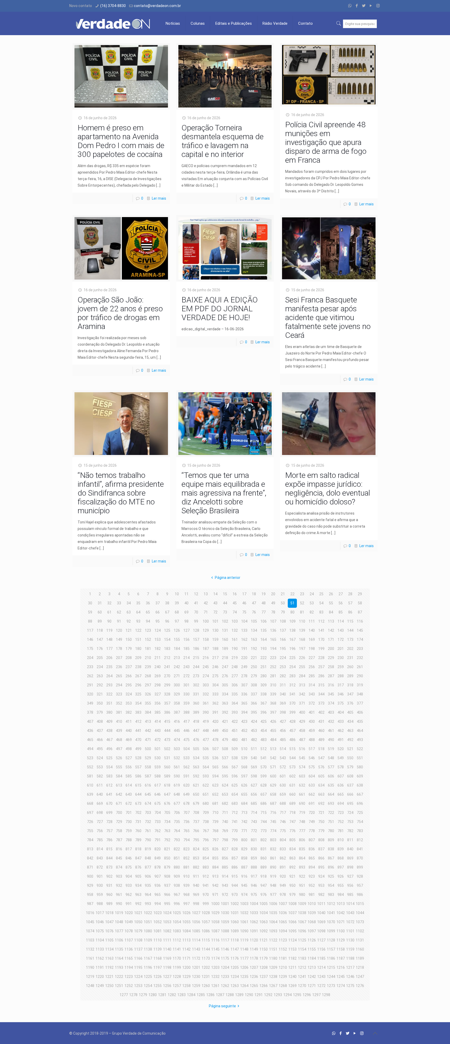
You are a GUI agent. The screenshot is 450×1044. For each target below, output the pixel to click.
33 (119, 603)
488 (312, 740)
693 (331, 803)
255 (302, 667)
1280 (152, 995)
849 (157, 858)
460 (321, 731)
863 (292, 858)
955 (341, 885)
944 (235, 885)
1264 (244, 986)
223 (273, 658)
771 (244, 831)
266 (129, 676)
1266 (263, 986)
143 (341, 630)
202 (350, 649)
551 (360, 758)
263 (100, 676)
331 (196, 694)
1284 (191, 995)
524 (100, 758)
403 (331, 712)
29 (360, 594)
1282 (172, 995)
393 (235, 712)
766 (196, 831)
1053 (167, 922)
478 (215, 740)
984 (341, 895)
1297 (316, 995)
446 (186, 731)
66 (157, 612)
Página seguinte (222, 1006)
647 (167, 794)
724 (350, 813)
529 (148, 758)
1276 (360, 986)
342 (302, 694)
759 (129, 831)
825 (206, 849)
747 (292, 822)
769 (225, 831)
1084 (186, 931)
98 (186, 621)
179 (129, 649)
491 (341, 740)
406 (360, 712)
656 (254, 794)
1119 (244, 940)
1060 (234, 922)
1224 (138, 977)
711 (225, 813)
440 (129, 731)
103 (235, 621)
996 (177, 904)
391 (215, 712)
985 (350, 895)
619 (177, 785)
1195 (138, 967)
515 (292, 749)
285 (312, 676)
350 (100, 703)
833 (283, 849)
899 (360, 867)
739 (215, 822)
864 (302, 858)
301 (186, 685)
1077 (119, 931)
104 (244, 621)
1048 (119, 922)
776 (292, 831)
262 (90, 676)
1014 (350, 904)
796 (206, 840)
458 (302, 731)
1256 (167, 986)
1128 (331, 940)
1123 (283, 940)
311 (283, 685)
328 (167, 694)
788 (129, 840)
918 (263, 876)
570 (263, 767)
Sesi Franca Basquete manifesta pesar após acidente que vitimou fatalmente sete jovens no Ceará (328, 317)
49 (273, 603)
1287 (220, 995)
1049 (128, 922)
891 (283, 867)
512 (263, 749)
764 (177, 831)
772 (254, 831)
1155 (312, 949)
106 (263, 621)
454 (263, 731)
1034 (263, 913)
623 (215, 785)
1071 (340, 922)
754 (360, 822)
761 (148, 831)
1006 (273, 904)
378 (90, 712)
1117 (225, 940)
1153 (292, 949)
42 (206, 603)
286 (321, 676)
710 (215, 813)
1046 (100, 922)
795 (196, 840)
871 (90, 867)
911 (196, 876)
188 (215, 649)
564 (206, 767)
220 (244, 658)
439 (119, 731)
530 (157, 758)
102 (225, 621)
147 (100, 639)
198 (312, 649)
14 (215, 594)
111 (312, 621)
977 (273, 895)
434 (350, 721)
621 (196, 785)
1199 (177, 967)
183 (167, 649)
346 (341, 694)
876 (138, 867)
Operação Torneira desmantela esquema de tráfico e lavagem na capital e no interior (223, 141)
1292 (268, 995)
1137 (138, 949)
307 (244, 685)
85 (341, 612)
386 (167, 712)
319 (360, 685)
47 (254, 603)
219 (235, 658)
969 (196, 895)
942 (215, 885)
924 (321, 876)
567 (235, 767)
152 (148, 639)
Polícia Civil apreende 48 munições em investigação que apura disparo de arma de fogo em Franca (325, 142)
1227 (167, 977)
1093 (273, 931)
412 (138, 721)
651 (206, 794)
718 (292, 813)
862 (283, 858)
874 (119, 867)
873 (109, 867)
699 (109, 813)
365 (244, 703)
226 (302, 658)
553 (100, 767)
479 (225, 740)
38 (167, 603)
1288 (230, 995)
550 (350, 758)
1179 (263, 958)
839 (341, 849)
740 (225, 822)
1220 (100, 977)
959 (100, 895)
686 (263, 803)
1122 (273, 940)
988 (100, 904)
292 (100, 685)
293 (109, 685)
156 (186, 639)
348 (360, 694)
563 (196, 767)
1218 (360, 967)
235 (109, 667)
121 (129, 630)
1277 (124, 995)
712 (235, 813)
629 (273, 785)
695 (350, 803)
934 (138, 885)
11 (186, 594)
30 (90, 603)
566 (225, 767)
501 (157, 749)
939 (186, 885)
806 (302, 840)
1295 (297, 995)
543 (283, 758)
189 (225, 649)
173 (350, 639)
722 (331, 813)
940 (196, 885)
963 (138, 895)
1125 (302, 940)
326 (148, 694)
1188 (350, 958)
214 (186, 658)
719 (302, 813)
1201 (196, 967)
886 (235, 867)
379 (100, 712)
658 (273, 794)
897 (341, 867)
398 (283, 712)
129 (206, 630)
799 (235, 840)
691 (312, 803)
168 (302, 639)
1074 (90, 931)
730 (129, 822)
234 (100, 667)
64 (138, 612)
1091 (254, 931)
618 (167, 785)
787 (119, 840)
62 (119, 612)
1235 (244, 977)
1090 (244, 931)
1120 (254, 940)
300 (177, 685)
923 (312, 876)
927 (350, 876)
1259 (196, 986)
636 (341, 785)
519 (331, 749)
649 (186, 794)
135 (263, 630)
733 (157, 822)
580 (360, 767)
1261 (215, 986)
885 (225, 867)
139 (302, 630)
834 (292, 849)
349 (90, 703)
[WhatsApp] (350, 5)
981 (312, 895)
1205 (234, 967)
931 (109, 885)
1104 (100, 940)
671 (119, 803)
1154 (302, 949)
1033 (254, 913)
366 (254, 703)
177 (109, 649)
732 (148, 822)
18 (254, 594)
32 (109, 603)
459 (312, 731)
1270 (302, 986)
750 (321, 822)
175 (90, 649)
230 (341, 658)
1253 (138, 986)
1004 (254, 904)
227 (312, 658)
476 (196, 740)
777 (302, 831)
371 (302, 703)
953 (321, 885)
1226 (157, 977)
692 (321, 803)
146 (90, 639)
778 (312, 831)
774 (273, 831)
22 (292, 594)
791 (157, 840)
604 (312, 776)
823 (186, 849)
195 (283, 649)
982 (321, 895)
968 (186, 895)
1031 (234, 913)
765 (186, 831)
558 (148, 767)
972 (225, 895)
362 (215, 703)
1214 (321, 967)
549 (341, 758)
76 (254, 612)
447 (196, 731)
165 (273, 639)
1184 (312, 958)
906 (148, 876)
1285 (201, 995)
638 (360, 785)
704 (157, 813)
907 (157, 876)
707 (186, 813)
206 (109, 658)
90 (109, 621)
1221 (109, 977)
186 (196, 649)
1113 (186, 940)
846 (129, 858)
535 (206, 758)
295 (129, 685)
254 (292, 667)
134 (254, 630)
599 (263, 776)
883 (206, 867)
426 (273, 721)
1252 (128, 986)
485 (283, 740)
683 (235, 803)
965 (157, 895)
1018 (109, 913)
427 (283, 721)
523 (90, 758)
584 (119, 776)
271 (177, 676)
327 (157, 694)
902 (109, 876)
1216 (340, 967)
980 (302, 895)
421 (225, 721)
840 (350, 849)
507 (215, 749)
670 (109, 803)
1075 (100, 931)
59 (90, 612)
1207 (254, 967)
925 (331, 876)
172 (341, 639)
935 (148, 885)
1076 (109, 931)
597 (244, 776)
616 (148, 785)
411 (129, 721)
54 (321, 603)
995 (167, 904)
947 (263, 885)
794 (186, 840)
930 (100, 885)
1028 (206, 913)
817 (129, 849)
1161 (90, 958)
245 (206, 667)
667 (360, 794)
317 (341, 685)
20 (273, 594)
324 (129, 694)
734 (167, 822)
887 (244, 867)
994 (157, 904)
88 (90, 621)
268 (148, 676)
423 (244, 721)
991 (129, 904)
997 (186, 904)
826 (215, 849)
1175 (225, 958)
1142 (186, 949)
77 (263, 612)
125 (167, 630)
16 (235, 594)
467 (109, 740)
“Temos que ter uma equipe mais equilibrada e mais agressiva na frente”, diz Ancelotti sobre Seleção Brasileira (224, 493)
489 (321, 740)
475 (186, 740)
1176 (234, 958)
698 (100, 813)
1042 (340, 913)
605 (321, 776)
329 (177, 694)
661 (302, 794)
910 (186, 876)
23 (302, 594)
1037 (292, 913)
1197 (157, 967)
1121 (263, 940)
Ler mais (159, 198)
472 (157, 740)
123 (148, 630)
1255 (157, 986)
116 (360, 621)
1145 (215, 949)
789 (138, 840)
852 (186, 858)
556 (129, 767)
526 (119, 758)
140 (312, 630)
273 (196, 676)
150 (129, 639)
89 (100, 621)
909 (177, 876)
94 (148, 621)
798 (225, 840)
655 (244, 794)
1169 (167, 958)
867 (331, 858)
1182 (292, 958)
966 (167, 895)
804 (283, 840)
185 (186, 649)
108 (283, 621)
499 (138, 749)
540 (254, 758)
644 (138, 794)
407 (90, 721)
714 (254, 813)
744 (263, 822)
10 (177, 594)
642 (119, 794)
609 (360, 776)
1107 (128, 940)
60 (100, 612)
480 (235, 740)
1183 (302, 958)
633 (312, 785)
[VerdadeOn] (113, 23)
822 (177, 849)
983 (331, 895)
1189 (360, 958)
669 (100, 803)
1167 (148, 958)
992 (138, 904)
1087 (215, 931)
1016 (90, 913)
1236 (254, 977)
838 (331, 849)
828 (235, 849)
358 (177, 703)
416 (177, 721)
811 (350, 840)
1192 (109, 967)
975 (254, 895)
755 (90, 831)
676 (167, 803)
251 (263, 667)
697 (90, 813)
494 (90, 749)
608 (350, 776)
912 (206, 876)
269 (157, 676)
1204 (225, 967)
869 (350, 858)
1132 (90, 949)
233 (90, 667)
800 (244, 840)
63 (129, 612)
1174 (215, 958)
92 (129, 621)
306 (235, 685)
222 (263, 658)
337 (254, 694)
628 (263, 785)
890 (273, 867)
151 (138, 639)
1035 (273, 913)
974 (244, 895)
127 (186, 630)
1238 (273, 977)
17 (244, 594)
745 (273, 822)
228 (321, 658)
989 (109, 904)
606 (331, 776)
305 (225, 685)
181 (148, 649)
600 (273, 776)
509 (235, 749)
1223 (128, 977)
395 (254, 712)
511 (254, 749)
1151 (273, 949)
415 (167, 721)
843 (100, 858)
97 (177, 621)
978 (283, 895)
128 (196, 630)
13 (206, 594)
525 (109, 758)
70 (196, 612)
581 (90, 776)
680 (206, 803)
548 (331, 758)
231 (350, 658)
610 (90, 785)
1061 (244, 922)
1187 (340, 958)
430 (312, 721)
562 (186, 767)
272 (186, 676)
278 (244, 676)
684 (244, 803)
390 (206, 712)
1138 (148, 949)
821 (167, 849)
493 (360, 740)
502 (167, 749)
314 (312, 685)
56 (341, 603)
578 (341, 767)
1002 (234, 904)
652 (215, 794)
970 (206, 895)
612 (109, 785)
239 (148, 667)
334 (225, 694)
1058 (215, 922)
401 (312, 712)
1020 (128, 913)
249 (244, 667)
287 (331, 676)
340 (283, 694)
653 (225, 794)
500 (148, 749)
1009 (302, 904)
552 (90, 767)
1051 (148, 922)
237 (129, 667)
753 (350, 822)
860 (263, 858)
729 (119, 822)
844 (109, 858)
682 (225, 803)
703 (148, 813)
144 (350, 630)
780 (331, 831)
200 (331, 649)
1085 (196, 931)
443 (157, 731)
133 (244, 630)
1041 (331, 913)
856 (225, 858)
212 (167, 658)
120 (119, 630)
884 (215, 867)
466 (100, 740)
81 (302, 612)
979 (292, 895)
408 (100, 721)
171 (331, 639)
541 (263, 758)
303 (206, 685)
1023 (157, 913)
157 (196, 639)
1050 (138, 922)
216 (206, 658)
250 (254, 667)
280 (263, 676)
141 (321, 630)
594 (215, 776)
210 (148, 658)
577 (331, 767)
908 (167, 876)
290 (360, 676)
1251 (119, 986)
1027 (196, 913)
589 (167, 776)
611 (100, 785)
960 (109, 895)
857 (235, 858)
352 (119, 703)
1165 (128, 958)
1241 (302, 977)
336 (244, 694)
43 (215, 603)
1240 (292, 977)
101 (215, 621)
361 (206, 703)
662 (312, 794)
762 (157, 831)
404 (341, 712)
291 (90, 685)
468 (119, 740)
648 (177, 794)
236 (119, 667)
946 (254, 885)
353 (129, 703)
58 (360, 603)
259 (341, 667)
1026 (186, 913)
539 (244, 758)
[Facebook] (357, 5)
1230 (196, 977)
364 (235, 703)
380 (109, 712)
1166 (138, 958)
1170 (177, 958)
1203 (215, 967)
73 (225, 612)
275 (215, 676)
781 (341, 831)
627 (254, 785)
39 (177, 603)
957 (360, 885)
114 (341, 621)
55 (331, 603)
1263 (234, 986)
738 (206, 822)
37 (157, 603)
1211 (292, 967)
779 (321, 831)
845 (119, 858)
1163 (109, 958)
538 (235, 758)
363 (225, 703)
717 (283, 813)
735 (177, 822)
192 (254, 649)
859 (254, 858)
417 (186, 721)
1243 (321, 977)
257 (321, 667)
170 (321, 639)
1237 (263, 977)
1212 (302, 967)
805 (292, 840)
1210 (283, 967)
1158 (340, 949)
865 (312, 858)
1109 (148, 940)
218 (225, 658)
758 (119, 831)
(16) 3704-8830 (113, 6)
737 (196, 822)
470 (138, 740)
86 (350, 612)
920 (283, 876)
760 (138, 831)
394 (244, 712)
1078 (128, 931)
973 (235, 895)
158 (206, 639)
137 (283, 630)
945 (244, 885)
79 (283, 612)
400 (302, 712)
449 (215, 731)
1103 (90, 940)
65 (148, 612)
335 (235, 694)
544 (292, 758)
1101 (350, 931)
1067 (302, 922)
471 (148, 740)
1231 (206, 977)
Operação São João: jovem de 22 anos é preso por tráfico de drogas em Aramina (120, 313)
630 (283, 785)
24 (312, 594)
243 (186, 667)
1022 (148, 913)
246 (215, 667)
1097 (312, 931)
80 (292, 612)
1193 (119, 967)
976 (263, 895)
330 (186, 694)
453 (254, 731)
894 (312, 867)
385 (157, 712)
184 (177, 649)
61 (109, 612)
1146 (225, 949)
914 (225, 876)
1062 (254, 922)
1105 (109, 940)
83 (321, 612)
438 (109, 731)
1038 (302, 913)
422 (235, 721)
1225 (148, 977)
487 (302, 740)
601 (283, 776)
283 (292, 676)
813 (90, 849)
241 (167, 667)
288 (341, 676)
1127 (321, 940)
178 (119, 649)
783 (360, 831)
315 (321, 685)
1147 (234, 949)
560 (167, 767)
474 (177, 740)
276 (225, 676)
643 (129, 794)
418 (196, 721)
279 (254, 676)
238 (138, 667)
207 (119, 658)
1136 (128, 949)
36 (148, 603)
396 (263, 712)
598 (254, 776)
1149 (254, 949)
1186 (331, 958)
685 (254, 803)
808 (321, 840)
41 (196, 603)
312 (292, 685)
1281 (162, 995)
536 (215, 758)
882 (196, 867)
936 (157, 885)
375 (341, 703)
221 (254, 658)
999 (206, 904)
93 (138, 621)
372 (312, 703)
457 (292, 731)
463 (350, 731)
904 (129, 876)
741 (235, 822)
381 (119, 712)
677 (177, 803)
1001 (225, 904)
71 (206, 612)
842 (90, 858)
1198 (167, 967)
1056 (196, 922)
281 (273, 676)
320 (90, 694)
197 (302, 649)
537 (225, 758)
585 (129, 776)
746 (283, 822)
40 (186, 603)
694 (341, 803)
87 (360, 612)
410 (119, 721)
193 (263, 649)
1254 (148, 986)
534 (196, 758)
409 (109, 721)
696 (360, 803)
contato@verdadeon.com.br (157, 6)
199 (321, 649)
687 (273, 803)
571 (273, 767)
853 (196, 858)
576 (321, 767)
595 (225, 776)
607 (341, 776)
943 (225, 885)
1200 (186, 967)
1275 (350, 986)
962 (129, 895)
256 (312, 667)
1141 (177, 949)
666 (350, 794)
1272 (321, 986)
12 (196, 594)
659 (283, 794)
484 (273, 740)
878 (157, 867)
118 (100, 630)
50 (283, 603)
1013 (340, 904)
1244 (331, 977)
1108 (138, 940)
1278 (133, 995)
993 (148, 904)
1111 (167, 940)
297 (148, 685)
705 (167, 813)
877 (148, 867)
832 (273, 849)
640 (100, 794)
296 (138, 685)
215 (196, 658)
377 (360, 703)
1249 (100, 986)
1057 (206, 922)
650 (196, 794)
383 (138, 712)
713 (244, 813)
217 (215, 658)
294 (119, 685)
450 (225, 731)
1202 (206, 967)
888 (254, 867)
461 (331, 731)
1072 (350, 922)
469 (129, 740)
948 (273, 885)
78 (273, 612)
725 (360, 813)
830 (254, 849)
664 (331, 794)
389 (196, 712)
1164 (119, 958)
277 (235, 676)
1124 (292, 940)
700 (119, 813)
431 (321, 721)
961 (119, 895)
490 (331, 740)
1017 (100, 913)
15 (225, 594)
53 (312, 603)
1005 (263, 904)
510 (244, 749)
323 (119, 694)
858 (244, 858)
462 (341, 731)
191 (244, 649)
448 (206, 731)
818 (138, 849)
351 (109, 703)
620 (186, 785)
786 (109, 840)
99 (196, 621)
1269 (292, 986)
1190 (90, 967)
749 (312, 822)
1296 (307, 995)
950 (292, 885)
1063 (263, 922)
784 (90, 840)
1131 (360, 940)
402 (321, 712)
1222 (119, 977)
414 (157, 721)
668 (90, 803)
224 (283, 658)
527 (129, 758)
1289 (239, 995)
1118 (234, 940)
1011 (321, 904)
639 (90, 794)
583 (109, 776)
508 (225, 749)
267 (138, 676)
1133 (100, 949)
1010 (312, 904)
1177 (244, 958)
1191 (100, 967)
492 (350, 740)
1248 (90, 986)
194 (273, 649)
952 (312, 885)
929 (90, 885)
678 (186, 803)
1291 (258, 995)
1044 (360, 913)
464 (360, 731)
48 (263, 603)
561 (177, 767)
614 (129, 785)
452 (244, 731)
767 (206, 831)
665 (341, 794)
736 (186, 822)
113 (331, 621)
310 (273, 685)
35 (138, 603)
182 (157, 649)
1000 (215, 904)
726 (90, 822)
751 (331, 822)
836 (312, 849)
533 (186, 758)
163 (254, 639)
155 (177, 639)
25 (321, 594)
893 (302, 867)
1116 (215, 940)
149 (119, 639)
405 (350, 712)
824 (196, 849)
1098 (321, 931)
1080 (148, 931)
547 (321, 758)
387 (177, 712)
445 (177, 731)
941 (206, 885)
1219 (90, 977)
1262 (225, 986)
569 (254, 767)
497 (119, 749)
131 (225, 630)
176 (100, 649)
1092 (263, 931)
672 (129, 803)
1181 (283, 958)
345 (331, 694)
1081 (157, 931)
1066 (292, 922)
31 (100, 603)
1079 (138, 931)
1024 (167, 913)
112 (321, 621)
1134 (109, 949)
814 (100, 849)
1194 (128, 967)
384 (148, 712)
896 (331, 867)
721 (321, 813)
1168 (157, 958)
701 (129, 813)
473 (167, 740)
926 (341, 876)
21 (283, 594)
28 (350, 594)
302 (196, 685)
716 (273, 813)
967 (177, 895)
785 (100, 840)
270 (167, 676)
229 (331, 658)
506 (206, 749)
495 (100, 749)
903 (119, 876)
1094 (283, 931)
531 (167, 758)
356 (157, 703)
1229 (186, 977)
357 (167, 703)
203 (360, 649)
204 (90, 658)
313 (302, 685)
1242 (312, 977)
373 (321, 703)
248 (235, 667)
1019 (119, 913)
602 (292, 776)
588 (157, 776)
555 (119, 767)
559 (157, 767)
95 (157, 621)
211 (157, 658)
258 (331, 667)
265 (119, 676)
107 (273, 621)
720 (312, 813)
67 (167, 612)
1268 (283, 986)
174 (360, 639)
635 (331, 785)
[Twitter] (364, 5)
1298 (326, 995)
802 (263, 840)
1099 (331, 931)
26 (331, 594)
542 (273, 758)
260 (350, 667)
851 (177, 858)
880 (177, 867)
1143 (196, 949)
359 (186, 703)
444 (167, 731)
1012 (331, 904)
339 (273, 694)
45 (235, 603)
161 (235, 639)
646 (157, 794)
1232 (215, 977)
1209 (273, 967)
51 (292, 603)
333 (215, 694)
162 (244, 639)
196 (292, 649)
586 (138, 776)
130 (215, 630)
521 (350, 749)
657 (263, 794)
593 (206, 776)
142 (331, 630)
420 (215, 721)
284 (302, 676)
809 (331, 840)
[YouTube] (371, 5)
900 (90, 876)
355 (148, 703)
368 (273, 703)
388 (186, 712)
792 (167, 840)
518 (321, 749)
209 (138, 658)
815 (109, 849)
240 (157, 667)
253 (283, 667)
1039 (312, 913)
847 (138, 858)
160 (225, 639)
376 (350, 703)
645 (148, 794)
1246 (350, 977)
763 (167, 831)
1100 (340, 931)
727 (100, 822)
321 (100, 694)
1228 (177, 977)
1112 (177, 940)
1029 (215, 913)
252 (273, 667)
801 (254, 840)
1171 (186, 958)
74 (235, 612)
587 (148, 776)
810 (341, 840)
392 (225, 712)
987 (90, 904)
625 (235, 785)
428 (292, 721)
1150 (263, 949)
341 (292, 694)
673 (138, 803)
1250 (109, 986)
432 (331, 721)
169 (312, 639)
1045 (90, 922)
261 (360, 667)
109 (292, 621)
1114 (196, 940)
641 (109, 794)
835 (302, 849)
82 (312, 612)
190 (235, 649)
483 (263, 740)
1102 (360, 931)
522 (360, 749)
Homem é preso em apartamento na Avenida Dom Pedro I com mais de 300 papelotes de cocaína (121, 141)
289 (350, 676)
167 (292, 639)
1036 (283, 913)
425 (263, 721)
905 (138, 876)
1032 (244, 913)
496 (109, 749)
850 (167, 858)
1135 (119, 949)
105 (254, 621)
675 (157, 803)
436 (90, 731)
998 (196, 904)
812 (360, 840)
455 (273, 731)
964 (148, 895)
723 (341, 813)
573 (292, 767)
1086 (206, 931)
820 (157, 849)
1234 (234, 977)
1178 (254, 958)
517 (312, 749)
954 (331, 885)
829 (244, 849)
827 (225, 849)
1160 (360, 949)
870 (360, 858)
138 (292, 630)
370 (292, 703)
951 (302, 885)
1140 (167, 949)
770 (235, 831)
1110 (157, 940)
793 (177, 840)
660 (292, 794)
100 (206, 621)
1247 (360, 977)
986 (360, 895)
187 (206, 649)
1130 (350, 940)
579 (350, 767)
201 (341, 649)
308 (254, 685)
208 (129, 658)
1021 (138, 913)
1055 (186, 922)
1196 (148, 967)
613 (119, 785)
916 (244, 876)
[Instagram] (378, 5)
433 (341, 721)
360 (196, 703)
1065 (283, 922)
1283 (181, 995)
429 (302, 721)
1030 (225, 913)
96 (167, 621)
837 (321, 849)
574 (302, 767)
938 (177, 885)
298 (157, 685)
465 (90, 740)
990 (119, 904)
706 (177, 813)
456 (283, 731)
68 (177, 612)
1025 (177, 913)
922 (302, 876)
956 (350, 885)
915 (235, 876)
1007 (283, 904)
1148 (244, 949)
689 (292, 803)
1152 (283, 949)
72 (215, 612)
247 (225, 667)
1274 (340, 986)
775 (283, 831)
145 (360, 630)
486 (292, 740)
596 (235, 776)
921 (292, 876)
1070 (331, 922)
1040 (321, 913)
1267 (273, 986)
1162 (100, 958)
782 (350, 831)
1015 (360, 904)
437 (100, 731)
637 (350, 785)
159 (215, 639)
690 (302, 803)
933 (129, 885)
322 (109, 694)
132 (235, 630)
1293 (278, 995)
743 (254, 822)
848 (148, 858)
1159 (350, 949)
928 (360, 876)
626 (244, 785)
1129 (340, 940)
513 (273, 749)
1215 (331, 967)
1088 (225, 931)
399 (292, 712)
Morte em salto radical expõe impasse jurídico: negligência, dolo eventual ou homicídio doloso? (327, 488)
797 (215, 840)
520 (341, 749)
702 (138, 813)
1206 (244, 967)
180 (138, 649)
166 (283, 639)
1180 (273, 958)
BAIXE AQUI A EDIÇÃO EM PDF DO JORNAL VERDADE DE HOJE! (220, 308)
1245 (340, 977)
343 (312, 694)
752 (341, 822)
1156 (321, 949)
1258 (186, 986)
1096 (302, 931)
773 (263, 831)
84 (331, 612)
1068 (312, 922)
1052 (157, 922)
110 (302, 621)
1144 (206, 949)
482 (254, 740)
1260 (206, 986)
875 (129, 867)
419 (206, 721)
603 (302, 776)
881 (186, 867)
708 (196, 813)
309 (263, 685)
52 (302, 603)
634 (321, 785)
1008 (292, 904)
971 (215, 895)
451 (235, 731)
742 (244, 822)
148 (109, 639)
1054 (177, 922)
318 (350, 685)
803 (273, 840)
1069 (321, 922)
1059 (225, 922)
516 (302, 749)
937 (167, 885)
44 (225, 603)
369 (283, 703)
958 (90, 895)
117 (90, 630)
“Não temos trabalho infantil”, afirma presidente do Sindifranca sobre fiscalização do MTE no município (121, 493)
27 (341, 594)
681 (215, 803)
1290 (249, 995)
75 (244, 612)
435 (360, 721)
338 (263, 694)
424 (254, 721)
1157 (331, 949)
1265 (254, 986)
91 (119, 621)
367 (263, 703)
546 (312, 758)
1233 (225, 977)
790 (148, 840)
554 (109, 767)
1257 (177, 986)
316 (331, 685)
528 (138, 758)
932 (119, 885)
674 (148, 803)
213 (177, 658)
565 (215, 767)
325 (138, 694)
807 (312, 840)
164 (263, 639)
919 (273, 876)
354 (138, 703)
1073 (360, 922)
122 (138, 630)
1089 (234, 931)
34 (129, 603)
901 (100, 876)
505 (196, 749)
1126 (312, 940)
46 (244, 603)
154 (167, 639)
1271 (312, 986)
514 (283, 749)
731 (138, 822)
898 (350, 867)
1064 (273, 922)
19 (263, 594)
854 (206, 858)
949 (283, 885)
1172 (196, 958)
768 (215, 831)
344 (321, 694)
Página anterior (227, 577)
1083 (177, 931)
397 (273, 712)
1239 (283, 977)
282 (283, 676)
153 (157, 639)
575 (312, 767)
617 (157, 785)
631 (292, 785)
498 (129, 749)
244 (196, 667)
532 (177, 758)
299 (167, 685)
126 (177, 630)
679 (196, 803)
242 (177, 667)
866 (321, 858)
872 (100, 867)
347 (350, 694)
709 (206, 813)
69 (186, 612)
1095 (292, 931)
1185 (321, 958)
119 (109, 630)
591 (186, 776)
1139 (157, 949)
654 (235, 794)
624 (225, 785)
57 (350, 603)
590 (177, 776)
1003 (244, 904)
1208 (263, 967)
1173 (206, 958)
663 (321, 794)
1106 (119, 940)
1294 (287, 995)
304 (215, 685)
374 (331, 703)
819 (148, 849)
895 (321, 867)
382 (129, 712)
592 (196, 776)
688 (283, 803)
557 (138, 767)
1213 (312, 967)
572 (283, 767)
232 (360, 658)
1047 (109, 922)
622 (206, 785)
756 (100, 831)
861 (273, 858)
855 (215, 858)
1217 (350, 967)
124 (157, 630)
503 (177, 749)
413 (148, 721)
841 (360, 849)
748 (302, 822)
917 (254, 876)
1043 (350, 913)
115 (350, 621)
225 (292, 658)
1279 (143, 995)
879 (167, 867)
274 (206, 676)
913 (215, 876)
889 (263, 867)
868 (341, 858)
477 (206, 740)
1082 (167, 931)
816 (119, 849)
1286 (210, 995)
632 (302, 785)
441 (138, 731)
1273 (331, 986)
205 (100, 658)
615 (138, 785)
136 (273, 630)
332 (206, 694)
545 (302, 758)
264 (109, 676)
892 (292, 867)
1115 (206, 940)
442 (148, 731)
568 (244, 767)
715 (263, 813)
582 (100, 776)
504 (186, 749)
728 (109, 822)
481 (244, 740)
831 (263, 849)
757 (109, 831)
